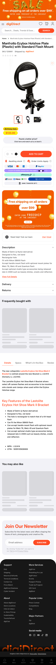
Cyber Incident (9, 591)
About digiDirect (10, 603)
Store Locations (9, 606)
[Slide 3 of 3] (38, 119)
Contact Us (8, 582)
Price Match (8, 585)
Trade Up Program (36, 585)
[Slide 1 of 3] (18, 119)
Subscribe (41, 542)
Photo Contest (34, 603)
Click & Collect (9, 609)
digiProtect (33, 576)
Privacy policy (33, 653)
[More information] (24, 161)
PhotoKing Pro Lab (36, 572)
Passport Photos (35, 582)
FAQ (5, 569)
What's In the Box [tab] (34, 362)
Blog (30, 609)
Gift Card (32, 588)
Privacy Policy (22, 551)
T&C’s (12, 551)
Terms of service (42, 653)
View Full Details (9, 277)
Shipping (7, 572)
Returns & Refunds (10, 576)
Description (8, 247)
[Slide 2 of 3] (28, 119)
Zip (30, 620)
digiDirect (13, 653)
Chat (44, 237)
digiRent (32, 591)
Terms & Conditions (11, 579)
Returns (6, 290)
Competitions (34, 606)
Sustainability (9, 615)
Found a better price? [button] (28, 139)
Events (31, 579)
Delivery (6, 284)
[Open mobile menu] (2, 24)
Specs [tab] (18, 362)
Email (49, 237)
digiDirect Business (11, 588)
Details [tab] (7, 362)
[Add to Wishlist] (52, 63)
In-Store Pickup (9, 612)
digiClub (7, 621)
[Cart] (46, 24)
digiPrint (32, 569)
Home (4, 38)
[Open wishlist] (40, 24)
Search (46, 31)
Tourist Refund (9, 618)
